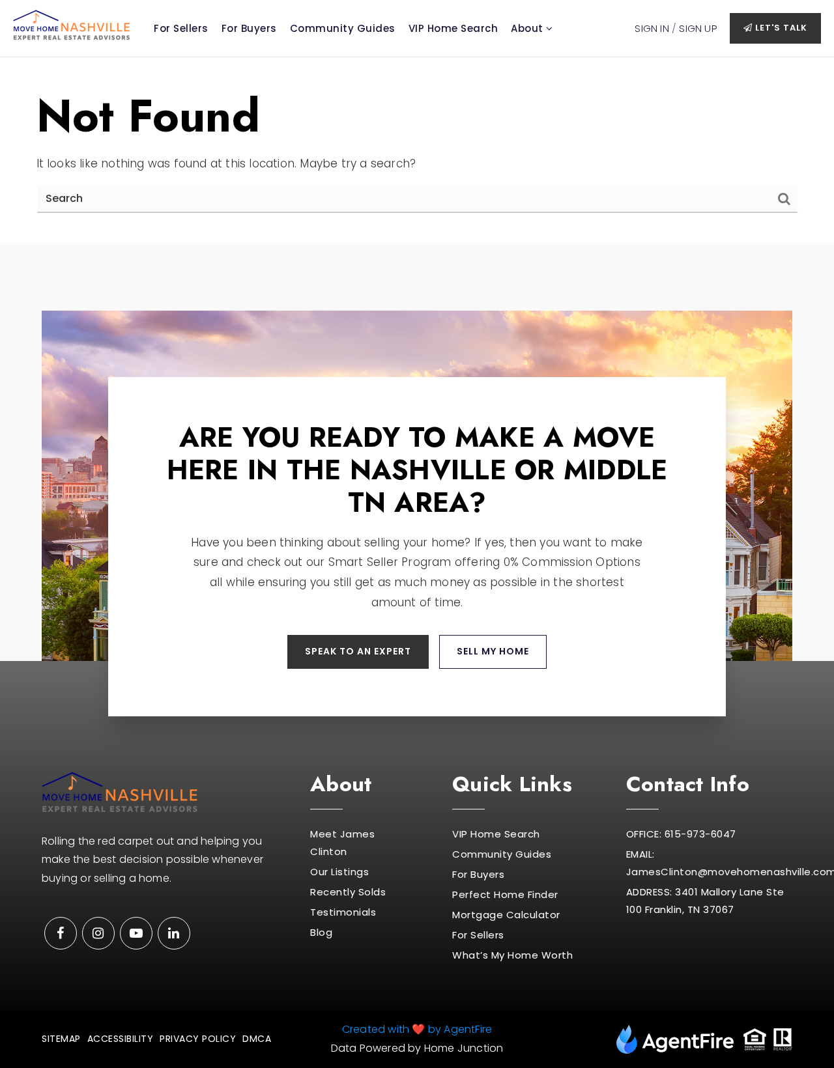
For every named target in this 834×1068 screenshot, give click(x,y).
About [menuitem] (528, 28)
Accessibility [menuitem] (120, 1038)
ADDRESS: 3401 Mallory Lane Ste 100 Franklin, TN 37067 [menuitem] (705, 900)
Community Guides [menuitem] (342, 28)
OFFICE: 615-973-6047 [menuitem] (681, 834)
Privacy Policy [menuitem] (198, 1038)
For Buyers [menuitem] (249, 28)
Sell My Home (493, 651)
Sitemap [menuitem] (61, 1038)
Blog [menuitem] (321, 932)
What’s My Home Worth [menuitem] (512, 955)
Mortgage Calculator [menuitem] (506, 914)
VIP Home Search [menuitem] (453, 28)
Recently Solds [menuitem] (348, 892)
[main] (417, 150)
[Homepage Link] (71, 24)
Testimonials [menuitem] (343, 912)
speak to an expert (358, 651)
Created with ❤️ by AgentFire (417, 1029)
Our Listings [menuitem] (339, 871)
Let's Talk (780, 27)
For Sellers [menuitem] (181, 28)
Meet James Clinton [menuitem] (342, 842)
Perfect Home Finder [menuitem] (505, 894)
